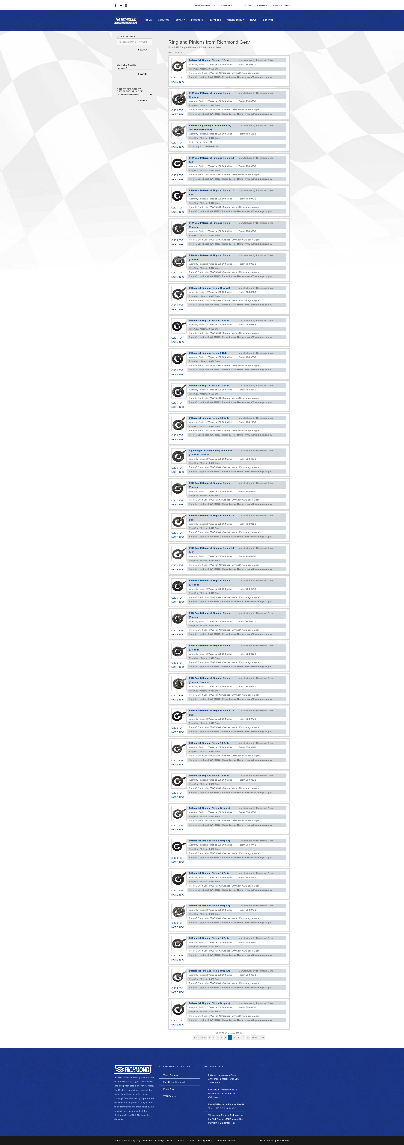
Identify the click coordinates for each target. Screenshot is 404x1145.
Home (149, 20)
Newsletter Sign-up (281, 5)
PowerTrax (168, 1089)
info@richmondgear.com (204, 5)
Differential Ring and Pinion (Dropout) (209, 288)
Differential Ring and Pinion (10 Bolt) (209, 320)
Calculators (262, 5)
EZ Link (190, 1140)
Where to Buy (235, 20)
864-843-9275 (227, 5)
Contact (268, 20)
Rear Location (175, 52)
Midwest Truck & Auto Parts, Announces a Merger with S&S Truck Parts (223, 1079)
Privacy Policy (205, 1140)
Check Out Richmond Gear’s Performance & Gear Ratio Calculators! (222, 1093)
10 (243, 1037)
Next (254, 1037)
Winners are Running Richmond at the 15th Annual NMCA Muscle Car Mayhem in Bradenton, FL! (225, 1119)
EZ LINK (247, 5)
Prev (203, 1037)
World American (171, 1075)
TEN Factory (169, 1096)
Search (143, 50)
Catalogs (215, 20)
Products (197, 20)
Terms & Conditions (226, 1140)
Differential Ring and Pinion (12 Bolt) (209, 60)
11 (248, 1037)
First (196, 1037)
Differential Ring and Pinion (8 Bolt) (208, 353)
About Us (163, 20)
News (253, 20)
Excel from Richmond (174, 1082)
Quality (180, 20)
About (127, 1140)
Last (262, 1037)
